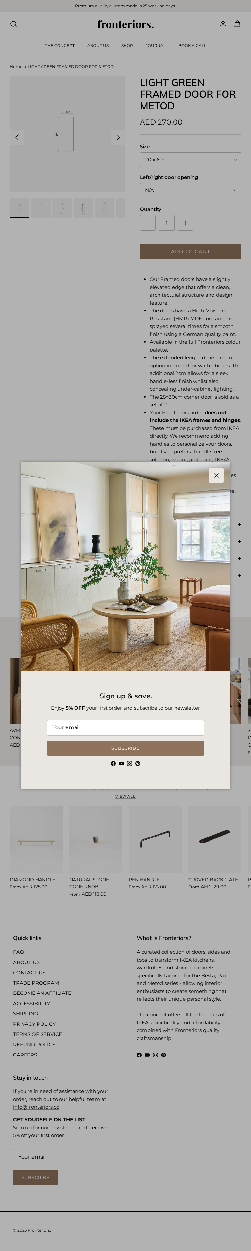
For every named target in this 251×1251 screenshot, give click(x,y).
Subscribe (125, 748)
